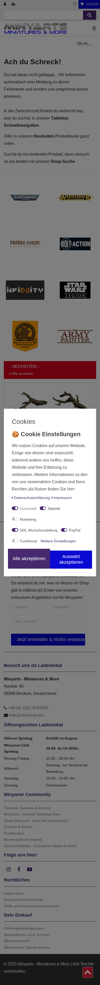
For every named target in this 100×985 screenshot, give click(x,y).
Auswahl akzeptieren (71, 559)
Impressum (63, 498)
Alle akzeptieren (29, 558)
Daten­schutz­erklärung (32, 498)
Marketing (28, 519)
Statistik (54, 508)
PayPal (74, 530)
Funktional (28, 541)
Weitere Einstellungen (58, 541)
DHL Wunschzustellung (38, 530)
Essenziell (28, 508)
